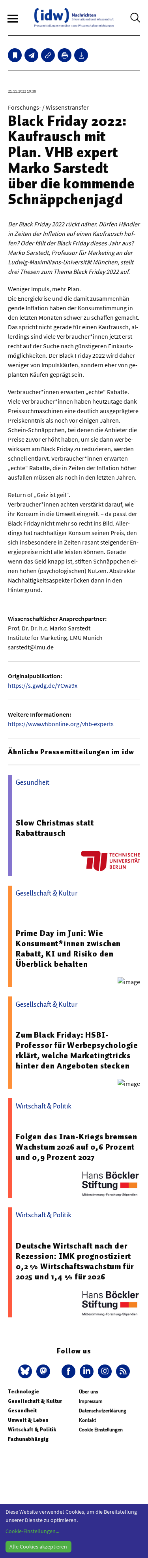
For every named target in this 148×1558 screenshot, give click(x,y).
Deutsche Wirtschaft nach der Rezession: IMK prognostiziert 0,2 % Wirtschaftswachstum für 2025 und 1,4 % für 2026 (75, 1261)
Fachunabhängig (28, 1439)
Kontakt (87, 1420)
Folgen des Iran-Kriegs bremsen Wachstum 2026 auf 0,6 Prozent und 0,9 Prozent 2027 (76, 1147)
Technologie (23, 1391)
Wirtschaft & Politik (32, 1429)
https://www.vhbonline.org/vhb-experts (61, 724)
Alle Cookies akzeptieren (38, 1546)
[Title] (48, 55)
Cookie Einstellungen (101, 1429)
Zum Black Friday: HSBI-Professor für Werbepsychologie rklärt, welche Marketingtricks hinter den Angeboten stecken (77, 1050)
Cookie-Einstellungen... (32, 1531)
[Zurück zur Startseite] (74, 17)
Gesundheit (22, 1410)
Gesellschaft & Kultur (35, 1401)
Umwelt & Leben (28, 1420)
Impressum (91, 1401)
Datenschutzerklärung (102, 1410)
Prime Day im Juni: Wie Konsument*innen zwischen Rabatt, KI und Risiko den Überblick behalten (68, 948)
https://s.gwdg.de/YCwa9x (42, 685)
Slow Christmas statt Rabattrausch (55, 828)
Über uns (88, 1391)
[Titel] (15, 55)
